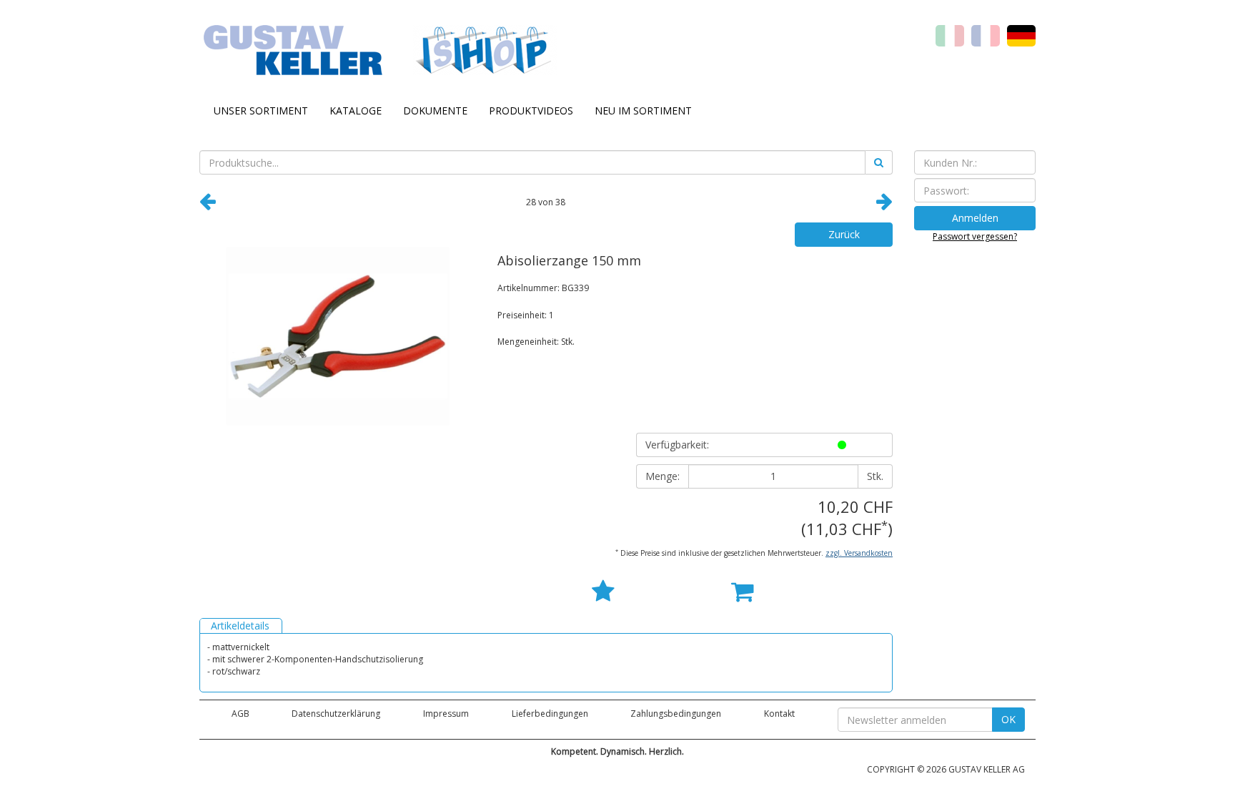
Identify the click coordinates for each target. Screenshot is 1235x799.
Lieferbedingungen (550, 713)
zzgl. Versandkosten (859, 553)
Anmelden (975, 218)
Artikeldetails (240, 625)
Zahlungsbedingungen (675, 713)
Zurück (844, 234)
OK (1008, 719)
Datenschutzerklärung (336, 713)
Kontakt (779, 713)
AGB (240, 713)
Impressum (446, 713)
